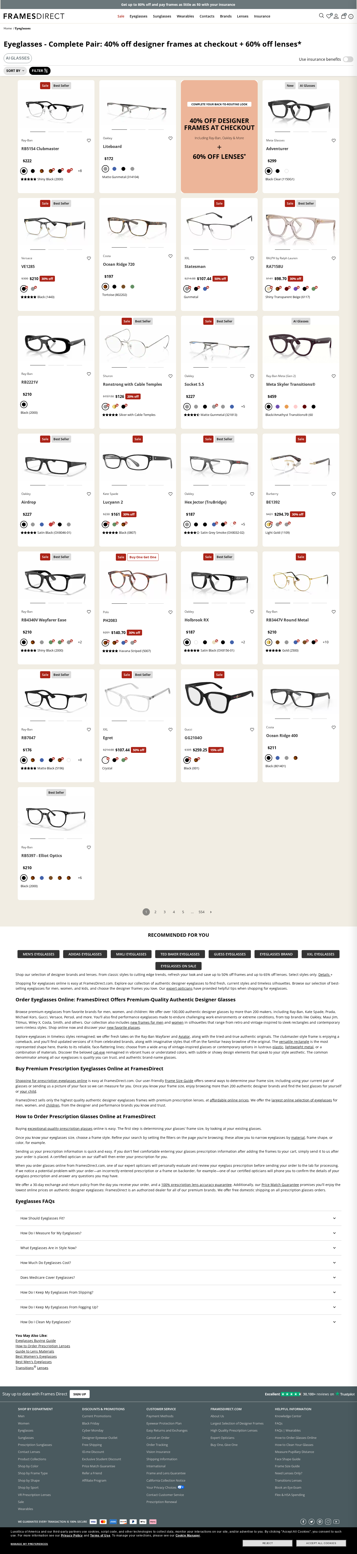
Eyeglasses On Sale (178, 966)
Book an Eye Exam (288, 1487)
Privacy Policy (72, 1535)
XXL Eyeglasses (320, 954)
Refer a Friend (92, 1473)
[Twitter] (311, 1522)
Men (21, 1416)
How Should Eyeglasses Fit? (42, 1218)
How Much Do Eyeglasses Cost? (45, 1262)
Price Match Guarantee (280, 1184)
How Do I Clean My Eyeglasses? (45, 1322)
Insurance (262, 16)
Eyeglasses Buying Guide (36, 1340)
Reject (268, 1543)
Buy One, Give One (224, 1444)
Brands (226, 16)
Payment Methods (159, 1416)
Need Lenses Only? (288, 1473)
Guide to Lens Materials (35, 1351)
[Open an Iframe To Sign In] (336, 16)
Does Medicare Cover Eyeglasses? (47, 1277)
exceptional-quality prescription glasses (60, 1128)
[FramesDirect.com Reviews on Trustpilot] (281, 1394)
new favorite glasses (123, 1027)
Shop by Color (28, 1466)
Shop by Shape (29, 1480)
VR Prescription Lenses (34, 1495)
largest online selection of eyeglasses (302, 1100)
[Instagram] (328, 1522)
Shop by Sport (28, 1487)
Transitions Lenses (288, 1480)
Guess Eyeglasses (230, 954)
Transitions (25, 1367)
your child (28, 1091)
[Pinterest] (320, 1522)
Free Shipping (92, 1444)
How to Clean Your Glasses (294, 1444)
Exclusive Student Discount (101, 1459)
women (178, 1022)
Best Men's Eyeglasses (34, 1361)
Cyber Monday (92, 1430)
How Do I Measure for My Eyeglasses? (50, 1233)
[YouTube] (336, 1522)
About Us (217, 1416)
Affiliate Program (94, 1480)
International (155, 1466)
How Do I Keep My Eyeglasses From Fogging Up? (59, 1307)
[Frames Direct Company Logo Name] (34, 15)
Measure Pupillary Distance (294, 1452)
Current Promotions (96, 1416)
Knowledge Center (288, 1416)
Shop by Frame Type (33, 1473)
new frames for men (146, 1022)
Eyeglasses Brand (276, 954)
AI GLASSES (18, 58)
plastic (277, 1047)
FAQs (278, 1423)
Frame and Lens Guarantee (166, 1473)
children (53, 1105)
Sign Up (79, 1394)
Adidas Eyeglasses (85, 954)
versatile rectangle (294, 1041)
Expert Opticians (222, 1437)
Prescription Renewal (161, 1502)
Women (23, 1423)
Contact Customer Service (165, 1495)
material (298, 1137)
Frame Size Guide (179, 1080)
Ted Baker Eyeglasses (180, 954)
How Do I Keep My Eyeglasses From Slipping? (56, 1292)
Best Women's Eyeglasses (36, 1356)
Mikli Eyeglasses (131, 954)
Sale (121, 16)
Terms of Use (100, 1535)
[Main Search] (321, 15)
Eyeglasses (138, 16)
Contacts (207, 16)
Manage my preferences (29, 1544)
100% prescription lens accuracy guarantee (196, 1184)
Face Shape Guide (287, 1459)
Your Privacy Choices (161, 1487)
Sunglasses (162, 16)
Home (8, 28)
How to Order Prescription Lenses (43, 1346)
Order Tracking (157, 1444)
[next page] (210, 912)
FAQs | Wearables (288, 1430)
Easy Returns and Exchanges (166, 1430)
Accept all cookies (321, 1543)
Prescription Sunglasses (35, 1444)
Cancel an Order (158, 1437)
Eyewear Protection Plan (164, 1423)
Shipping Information (161, 1459)
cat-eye (99, 1052)
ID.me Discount (93, 1452)
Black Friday (90, 1423)
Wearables (185, 16)
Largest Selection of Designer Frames (237, 1423)
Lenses (242, 16)
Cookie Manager (188, 1535)
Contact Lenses (29, 1452)
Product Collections (32, 1459)
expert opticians (179, 988)
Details (324, 974)
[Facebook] (303, 1522)
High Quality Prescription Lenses (234, 1430)
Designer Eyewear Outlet (100, 1437)
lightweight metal (299, 1047)
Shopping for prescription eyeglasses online (51, 1080)
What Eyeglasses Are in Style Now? (48, 1247)
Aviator (184, 1036)
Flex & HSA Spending (290, 1495)
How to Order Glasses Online (295, 1437)
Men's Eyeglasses (38, 954)
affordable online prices (229, 1100)
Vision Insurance (158, 1452)
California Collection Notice (165, 1480)
